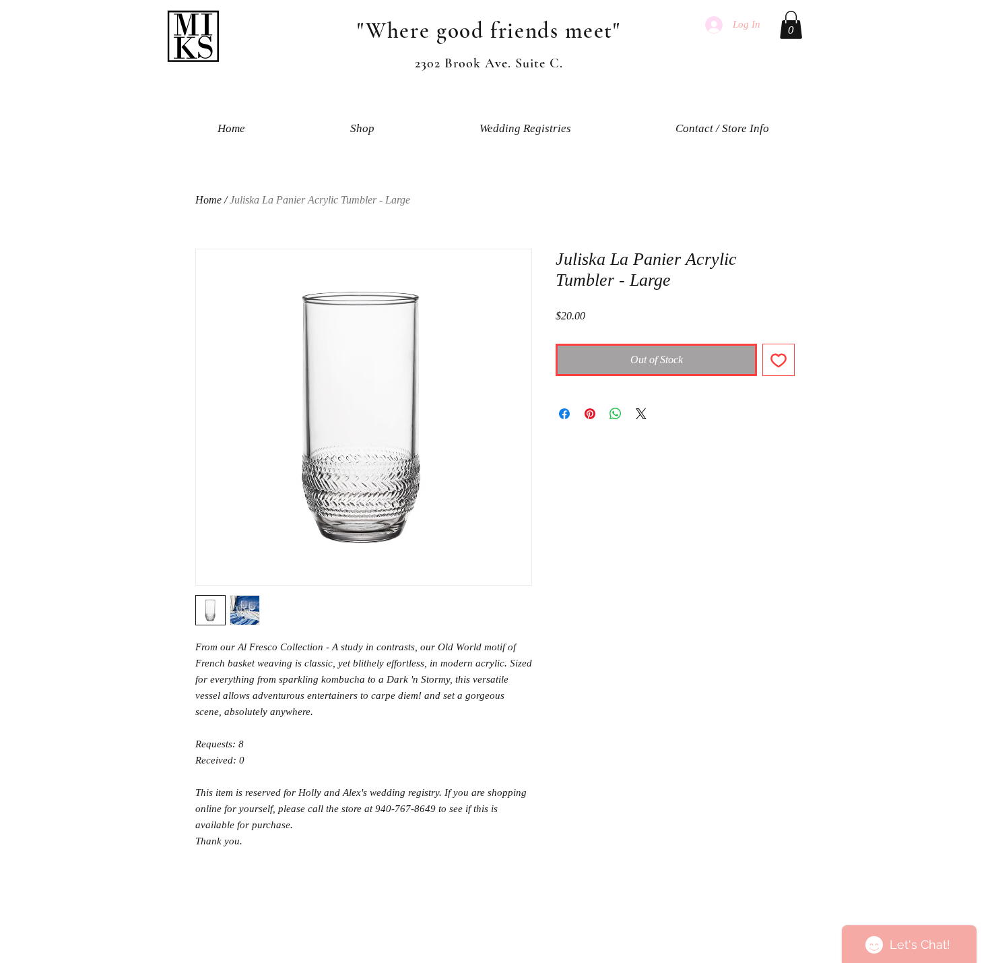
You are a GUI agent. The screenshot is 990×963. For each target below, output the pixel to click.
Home (208, 200)
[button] (791, 25)
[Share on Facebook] (564, 414)
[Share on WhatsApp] (615, 414)
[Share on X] (641, 414)
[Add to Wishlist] (778, 360)
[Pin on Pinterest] (590, 414)
